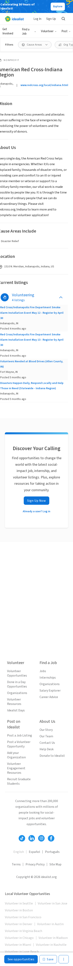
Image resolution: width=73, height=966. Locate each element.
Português (52, 852)
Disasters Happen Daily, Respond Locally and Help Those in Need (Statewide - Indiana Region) (31, 385)
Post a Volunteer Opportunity (18, 744)
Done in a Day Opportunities (17, 684)
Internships (48, 677)
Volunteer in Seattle (19, 903)
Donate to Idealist (52, 755)
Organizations (17, 693)
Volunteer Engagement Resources (16, 768)
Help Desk (47, 749)
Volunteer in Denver (18, 924)
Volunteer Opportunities (17, 673)
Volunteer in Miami (18, 945)
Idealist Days (16, 710)
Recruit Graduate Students (19, 781)
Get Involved (7, 31)
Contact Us (47, 743)
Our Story (46, 730)
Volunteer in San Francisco (23, 917)
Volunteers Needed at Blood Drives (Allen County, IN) (31, 364)
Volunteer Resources (14, 701)
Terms (16, 864)
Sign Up (51, 19)
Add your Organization (16, 755)
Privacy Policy (35, 864)
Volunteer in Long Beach (22, 951)
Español (34, 852)
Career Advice (49, 697)
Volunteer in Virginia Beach (23, 931)
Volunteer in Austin (50, 924)
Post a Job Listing (19, 735)
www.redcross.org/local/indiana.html (44, 85)
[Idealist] (14, 19)
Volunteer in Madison (53, 938)
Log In (37, 19)
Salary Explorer (50, 690)
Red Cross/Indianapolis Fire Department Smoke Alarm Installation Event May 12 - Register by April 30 (31, 312)
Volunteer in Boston (19, 910)
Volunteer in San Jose (52, 903)
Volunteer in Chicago (19, 938)
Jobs (43, 671)
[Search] (63, 19)
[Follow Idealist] (22, 838)
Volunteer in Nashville (51, 945)
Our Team (46, 736)
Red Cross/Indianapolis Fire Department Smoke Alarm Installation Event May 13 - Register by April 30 (31, 340)
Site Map (55, 864)
